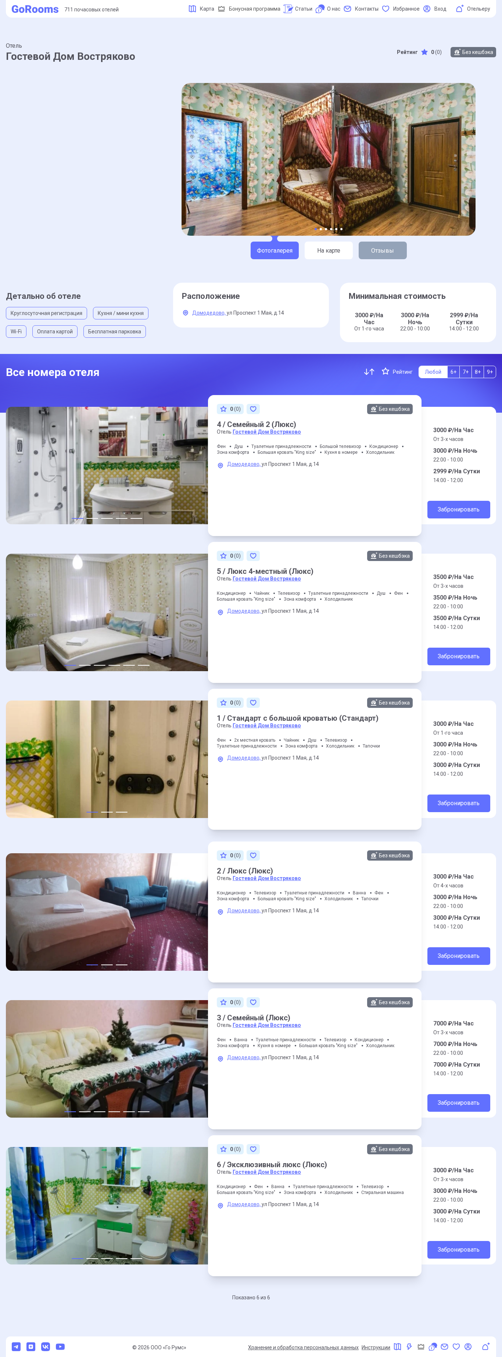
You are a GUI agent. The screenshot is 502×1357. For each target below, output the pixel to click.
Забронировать (459, 509)
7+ (466, 372)
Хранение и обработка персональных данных (303, 1347)
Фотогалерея (275, 250)
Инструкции (376, 1347)
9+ (490, 372)
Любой (433, 372)
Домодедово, (209, 313)
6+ (453, 372)
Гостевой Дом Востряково (267, 432)
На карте (328, 250)
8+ (478, 372)
